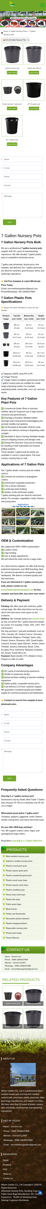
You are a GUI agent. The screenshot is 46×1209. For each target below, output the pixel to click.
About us (7, 1174)
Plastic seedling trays (15, 890)
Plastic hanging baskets (16, 923)
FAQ (5, 1169)
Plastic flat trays (13, 899)
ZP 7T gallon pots (12, 140)
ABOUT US (9, 1058)
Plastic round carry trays (16, 880)
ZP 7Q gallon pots (34, 104)
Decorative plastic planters (17, 918)
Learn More (12, 72)
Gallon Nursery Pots (18, 31)
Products (7, 1165)
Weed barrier (11, 909)
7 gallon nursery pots (12, 68)
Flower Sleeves (12, 938)
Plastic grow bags (14, 933)
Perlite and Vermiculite (15, 914)
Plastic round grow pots (16, 866)
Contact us (8, 1178)
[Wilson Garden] (12, 4)
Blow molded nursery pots (17, 856)
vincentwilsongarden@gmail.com (17, 590)
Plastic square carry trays (17, 885)
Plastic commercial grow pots (19, 875)
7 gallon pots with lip (34, 68)
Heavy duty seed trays (15, 895)
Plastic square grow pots (17, 871)
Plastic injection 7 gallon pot (12, 104)
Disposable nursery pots (16, 928)
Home (6, 31)
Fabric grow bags (13, 904)
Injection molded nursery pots (19, 861)
